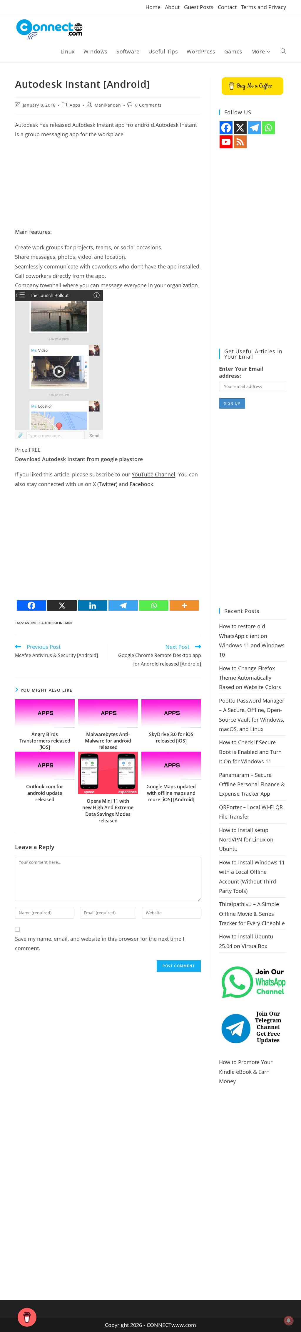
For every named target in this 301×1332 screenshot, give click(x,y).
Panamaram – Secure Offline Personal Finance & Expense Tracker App (252, 784)
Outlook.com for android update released (44, 793)
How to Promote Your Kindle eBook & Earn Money (245, 1072)
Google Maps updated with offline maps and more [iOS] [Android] (171, 793)
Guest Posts (198, 7)
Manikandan (108, 105)
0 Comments (148, 105)
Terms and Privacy (263, 7)
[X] (62, 605)
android (32, 623)
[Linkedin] (92, 605)
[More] (184, 605)
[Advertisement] (108, 186)
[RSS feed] (240, 141)
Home (153, 7)
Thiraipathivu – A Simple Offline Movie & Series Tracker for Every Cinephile (252, 914)
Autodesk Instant (57, 623)
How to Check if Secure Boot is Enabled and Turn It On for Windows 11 (250, 752)
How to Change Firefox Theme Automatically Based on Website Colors (250, 678)
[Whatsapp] (153, 605)
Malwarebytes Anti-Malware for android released (108, 741)
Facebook (141, 484)
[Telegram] (123, 605)
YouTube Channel (153, 474)
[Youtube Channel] (226, 141)
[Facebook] (31, 605)
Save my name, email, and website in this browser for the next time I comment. (99, 943)
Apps (75, 105)
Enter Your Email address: (241, 372)
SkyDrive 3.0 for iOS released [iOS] (171, 737)
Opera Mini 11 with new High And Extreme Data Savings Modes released (107, 811)
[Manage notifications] (288, 1320)
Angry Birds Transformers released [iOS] (44, 741)
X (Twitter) (105, 484)
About (172, 7)
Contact (227, 7)
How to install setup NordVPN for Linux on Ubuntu (246, 840)
